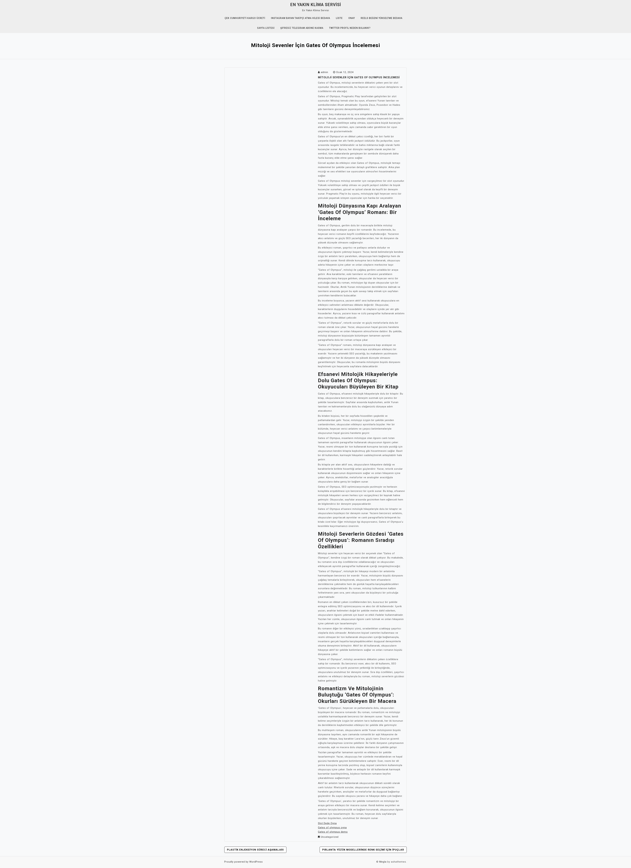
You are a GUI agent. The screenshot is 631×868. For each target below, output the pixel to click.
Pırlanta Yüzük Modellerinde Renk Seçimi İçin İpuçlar (363, 849)
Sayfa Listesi (266, 28)
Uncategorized (330, 836)
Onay (351, 18)
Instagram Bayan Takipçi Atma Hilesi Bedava (300, 18)
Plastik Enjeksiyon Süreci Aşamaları (255, 849)
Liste (339, 18)
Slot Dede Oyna (327, 823)
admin (324, 72)
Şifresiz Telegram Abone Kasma (301, 28)
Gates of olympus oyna (332, 827)
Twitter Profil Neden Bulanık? (350, 28)
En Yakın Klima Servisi (315, 4)
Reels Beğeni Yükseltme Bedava (381, 18)
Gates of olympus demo (333, 831)
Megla (382, 861)
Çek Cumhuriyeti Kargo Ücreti (245, 18)
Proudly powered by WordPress (243, 861)
